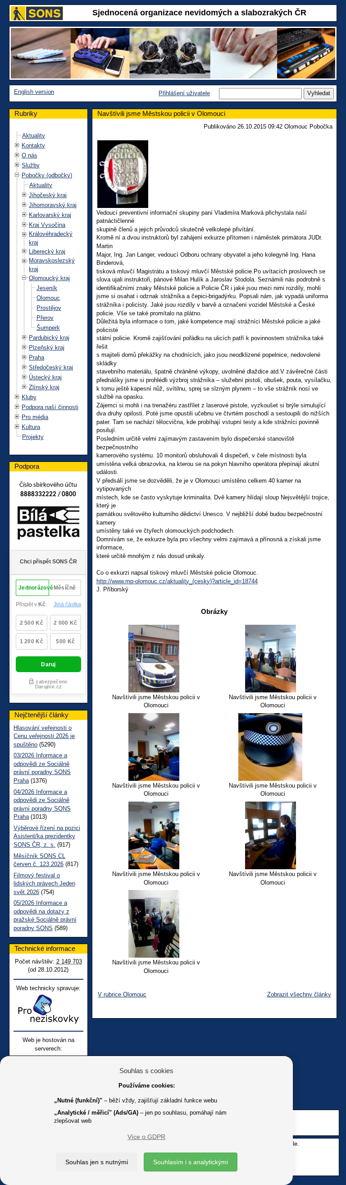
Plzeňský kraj (46, 347)
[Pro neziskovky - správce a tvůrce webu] (48, 1008)
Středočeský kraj (51, 367)
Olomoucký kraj (49, 278)
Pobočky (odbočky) (47, 175)
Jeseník (46, 288)
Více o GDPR (146, 1136)
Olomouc (48, 298)
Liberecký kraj (47, 251)
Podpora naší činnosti (50, 407)
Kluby (29, 397)
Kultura (31, 427)
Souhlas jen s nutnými (96, 1162)
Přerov (45, 317)
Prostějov (48, 307)
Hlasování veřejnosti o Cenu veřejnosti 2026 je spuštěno (44, 736)
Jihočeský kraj (48, 195)
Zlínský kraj (44, 387)
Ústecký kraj (45, 377)
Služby (31, 165)
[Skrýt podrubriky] (17, 175)
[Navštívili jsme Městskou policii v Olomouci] (156, 658)
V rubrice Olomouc (122, 994)
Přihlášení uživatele (184, 93)
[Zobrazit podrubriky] (17, 145)
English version (34, 91)
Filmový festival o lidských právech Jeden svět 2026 (44, 883)
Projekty (33, 436)
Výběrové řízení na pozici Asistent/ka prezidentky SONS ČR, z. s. (47, 836)
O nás (29, 155)
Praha (36, 357)
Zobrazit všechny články (299, 994)
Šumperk (48, 327)
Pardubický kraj (49, 337)
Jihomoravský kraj (53, 205)
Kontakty (33, 145)
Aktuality (33, 135)
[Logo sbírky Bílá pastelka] (48, 524)
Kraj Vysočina (47, 224)
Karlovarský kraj (50, 215)
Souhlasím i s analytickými (190, 1162)
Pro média (35, 417)
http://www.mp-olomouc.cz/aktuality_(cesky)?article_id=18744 (177, 581)
